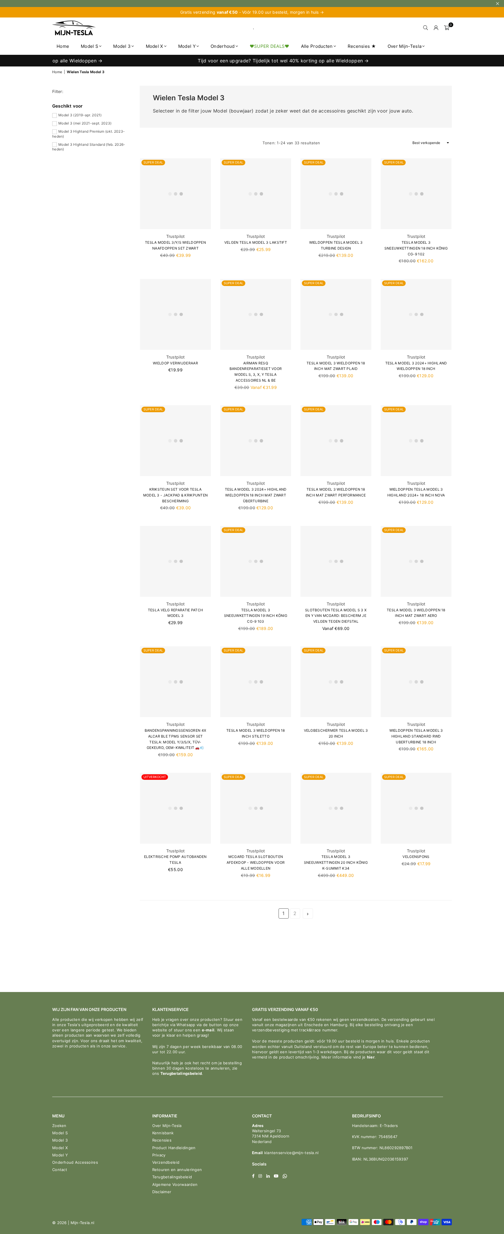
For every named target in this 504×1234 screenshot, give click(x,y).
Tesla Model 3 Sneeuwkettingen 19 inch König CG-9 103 (255, 616)
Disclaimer (162, 1191)
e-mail (208, 1030)
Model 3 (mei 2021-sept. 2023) (84, 123)
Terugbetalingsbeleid (181, 1073)
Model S (89, 46)
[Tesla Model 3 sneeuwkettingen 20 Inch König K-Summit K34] (335, 808)
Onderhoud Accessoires (75, 1162)
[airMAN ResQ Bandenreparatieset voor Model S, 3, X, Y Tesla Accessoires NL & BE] (255, 314)
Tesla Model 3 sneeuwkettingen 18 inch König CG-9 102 (416, 248)
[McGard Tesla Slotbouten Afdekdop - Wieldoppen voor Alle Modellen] (255, 808)
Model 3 (122, 46)
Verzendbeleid (166, 1162)
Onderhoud (223, 46)
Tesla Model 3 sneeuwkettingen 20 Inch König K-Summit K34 (336, 862)
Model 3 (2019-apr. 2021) (80, 115)
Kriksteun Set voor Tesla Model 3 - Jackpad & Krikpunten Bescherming (175, 495)
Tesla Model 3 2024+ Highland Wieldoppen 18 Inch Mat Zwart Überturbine (256, 495)
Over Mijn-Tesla (404, 46)
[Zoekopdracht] (425, 27)
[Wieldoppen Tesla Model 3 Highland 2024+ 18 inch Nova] (416, 440)
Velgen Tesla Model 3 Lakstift (255, 242)
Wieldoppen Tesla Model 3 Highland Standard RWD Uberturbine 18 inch (416, 736)
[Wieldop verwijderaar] (175, 314)
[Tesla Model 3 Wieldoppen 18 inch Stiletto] (255, 681)
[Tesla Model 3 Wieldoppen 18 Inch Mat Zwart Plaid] (335, 314)
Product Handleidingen (174, 1147)
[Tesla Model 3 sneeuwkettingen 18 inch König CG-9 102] (416, 193)
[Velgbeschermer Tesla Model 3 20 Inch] (335, 681)
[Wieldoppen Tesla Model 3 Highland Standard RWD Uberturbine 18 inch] (416, 681)
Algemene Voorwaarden (175, 1184)
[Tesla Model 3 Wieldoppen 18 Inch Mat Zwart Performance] (335, 440)
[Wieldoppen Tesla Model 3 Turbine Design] (335, 193)
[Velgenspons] (416, 808)
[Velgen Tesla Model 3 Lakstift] (255, 193)
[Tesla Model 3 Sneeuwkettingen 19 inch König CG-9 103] (255, 561)
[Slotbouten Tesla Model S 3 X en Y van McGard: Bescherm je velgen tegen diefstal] (335, 561)
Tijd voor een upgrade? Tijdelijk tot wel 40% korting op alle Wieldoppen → (255, 61)
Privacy (159, 1155)
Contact (59, 1169)
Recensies (162, 1140)
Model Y (187, 46)
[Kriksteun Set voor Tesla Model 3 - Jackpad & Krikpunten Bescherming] (175, 440)
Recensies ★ (362, 46)
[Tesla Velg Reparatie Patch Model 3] (175, 561)
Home (63, 46)
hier (370, 1057)
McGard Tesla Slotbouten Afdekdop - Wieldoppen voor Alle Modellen (256, 862)
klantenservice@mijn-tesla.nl (290, 1152)
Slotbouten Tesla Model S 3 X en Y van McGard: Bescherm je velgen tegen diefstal (336, 616)
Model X (154, 46)
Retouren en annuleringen (177, 1169)
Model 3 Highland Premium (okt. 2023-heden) (88, 133)
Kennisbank (163, 1133)
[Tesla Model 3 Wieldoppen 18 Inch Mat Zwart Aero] (416, 561)
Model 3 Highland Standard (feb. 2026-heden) (88, 147)
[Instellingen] (436, 27)
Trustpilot (175, 236)
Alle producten (317, 46)
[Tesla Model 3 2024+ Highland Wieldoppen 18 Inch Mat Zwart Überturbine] (255, 440)
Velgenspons (415, 856)
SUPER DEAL (153, 162)
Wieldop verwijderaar (175, 363)
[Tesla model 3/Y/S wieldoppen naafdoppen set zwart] (175, 193)
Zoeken (59, 1125)
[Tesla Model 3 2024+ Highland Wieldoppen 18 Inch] (416, 314)
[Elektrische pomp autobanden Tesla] (175, 808)
